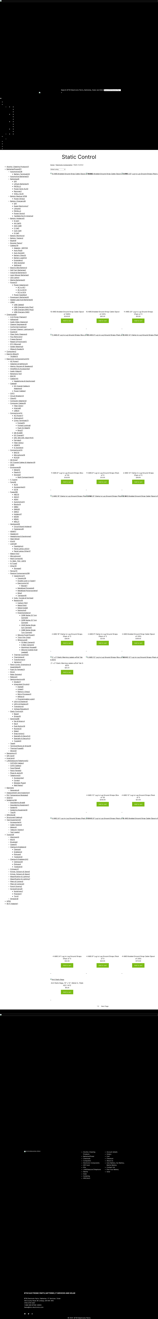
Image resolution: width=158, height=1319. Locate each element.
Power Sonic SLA (21, 189)
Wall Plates (18, 785)
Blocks (17, 504)
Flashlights (18, 546)
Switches (14, 719)
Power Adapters (21, 285)
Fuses (14, 492)
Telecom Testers (17, 830)
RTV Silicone (15, 344)
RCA (16, 457)
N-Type (13, 563)
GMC (16, 512)
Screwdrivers (16, 889)
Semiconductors (17, 679)
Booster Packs (16, 243)
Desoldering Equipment (19, 805)
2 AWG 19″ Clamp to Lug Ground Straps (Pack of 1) (67, 635)
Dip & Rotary (19, 721)
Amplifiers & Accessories (20, 369)
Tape (12, 743)
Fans (13, 482)
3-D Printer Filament (18, 317)
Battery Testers (16, 238)
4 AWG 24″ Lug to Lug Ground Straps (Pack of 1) (67, 957)
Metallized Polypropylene (28, 591)
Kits (12, 541)
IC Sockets (18, 448)
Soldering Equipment (18, 810)
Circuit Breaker (17, 396)
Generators (12, 753)
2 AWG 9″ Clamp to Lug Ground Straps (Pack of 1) (103, 635)
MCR (16, 517)
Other (13, 566)
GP (15, 181)
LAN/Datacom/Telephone (24, 117)
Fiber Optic (18, 406)
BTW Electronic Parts (82, 1318)
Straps (17, 716)
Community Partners (12, 136)
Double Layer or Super (26, 581)
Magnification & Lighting (20, 877)
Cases (13, 844)
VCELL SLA (18, 194)
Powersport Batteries (19, 297)
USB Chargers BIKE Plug (24, 310)
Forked (21, 423)
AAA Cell (17, 226)
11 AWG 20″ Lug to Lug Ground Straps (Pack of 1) (138, 313)
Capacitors (19, 576)
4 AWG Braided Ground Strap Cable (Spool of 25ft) (138, 957)
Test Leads (15, 832)
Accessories (19, 487)
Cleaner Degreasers (18, 324)
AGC (16, 497)
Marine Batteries (17, 280)
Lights (13, 544)
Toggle (17, 741)
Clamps (17, 849)
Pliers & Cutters (16, 881)
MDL (16, 522)
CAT (12, 393)
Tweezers (18, 857)
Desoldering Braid (17, 803)
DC (16, 490)
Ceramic (22, 578)
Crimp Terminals (21, 420)
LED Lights (14, 278)
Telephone (15, 775)
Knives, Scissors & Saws (20, 872)
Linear (20, 689)
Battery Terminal (22, 174)
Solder (13, 807)
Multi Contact (16, 559)
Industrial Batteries (18, 273)
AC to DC (22, 290)
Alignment (14, 837)
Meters (13, 827)
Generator (14, 790)
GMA (17, 509)
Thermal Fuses (16, 748)
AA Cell (17, 223)
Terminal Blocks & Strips (20, 746)
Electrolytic (23, 583)
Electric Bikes (20, 134)
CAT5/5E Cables (17, 763)
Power (13, 282)
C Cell (16, 228)
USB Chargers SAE (21, 312)
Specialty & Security (22, 736)
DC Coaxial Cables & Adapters (22, 462)
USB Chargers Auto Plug (23, 307)
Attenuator (18, 418)
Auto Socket (19, 253)
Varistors (17, 662)
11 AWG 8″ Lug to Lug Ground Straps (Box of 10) (67, 474)
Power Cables (20, 391)
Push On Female (17, 669)
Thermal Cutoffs (21, 655)
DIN (12, 465)
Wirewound (22, 640)
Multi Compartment (26, 477)
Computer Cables (18, 403)
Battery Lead (20, 258)
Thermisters (19, 657)
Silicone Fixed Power (26, 635)
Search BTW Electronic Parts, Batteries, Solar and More (82, 90)
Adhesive (14, 319)
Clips (13, 398)
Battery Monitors (17, 236)
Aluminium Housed (28, 647)
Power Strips (19, 199)
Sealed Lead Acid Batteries (21, 300)
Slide (16, 731)
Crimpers (14, 869)
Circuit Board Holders (22, 526)
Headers (14, 534)
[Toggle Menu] (0, 98)
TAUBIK (14, 356)
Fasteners (19, 529)
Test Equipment (21, 126)
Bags (16, 714)
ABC (16, 494)
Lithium (17, 209)
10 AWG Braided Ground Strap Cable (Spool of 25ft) (102, 313)
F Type (13, 480)
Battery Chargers (18, 201)
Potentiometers (24, 613)
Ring (20, 430)
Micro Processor (24, 694)
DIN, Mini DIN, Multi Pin (23, 438)
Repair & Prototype (18, 342)
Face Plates (15, 768)
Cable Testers (16, 825)
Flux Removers (16, 337)
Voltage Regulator (21, 709)
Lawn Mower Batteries (19, 275)
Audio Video (16, 371)
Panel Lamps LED (21, 549)
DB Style (18, 433)
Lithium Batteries (21, 184)
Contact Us (8, 144)
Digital (20, 687)
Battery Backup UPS (18, 196)
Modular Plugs (20, 783)
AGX (16, 499)
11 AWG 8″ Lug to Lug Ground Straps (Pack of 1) (102, 474)
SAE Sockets (19, 263)
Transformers (19, 660)
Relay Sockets (16, 674)
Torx (16, 896)
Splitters (17, 265)
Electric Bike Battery (18, 268)
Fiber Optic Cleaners (18, 334)
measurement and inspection (18, 793)
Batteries (14, 179)
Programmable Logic (26, 699)
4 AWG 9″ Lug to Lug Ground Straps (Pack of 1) (102, 957)
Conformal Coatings (18, 327)
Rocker (17, 729)
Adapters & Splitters (19, 364)
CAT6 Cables (15, 766)
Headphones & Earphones (24, 381)
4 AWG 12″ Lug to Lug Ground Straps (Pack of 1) (138, 796)
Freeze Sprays (16, 339)
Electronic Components (24, 114)
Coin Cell (17, 231)
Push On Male (24, 428)
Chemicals (19, 109)
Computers (11, 351)
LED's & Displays (21, 701)
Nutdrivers (18, 891)
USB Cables (19, 305)
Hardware (15, 524)
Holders (18, 514)
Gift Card (10, 756)
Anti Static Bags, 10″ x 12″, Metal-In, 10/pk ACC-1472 (67, 984)
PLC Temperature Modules (17, 795)
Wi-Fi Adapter (12, 904)
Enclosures (15, 467)
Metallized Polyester (26, 588)
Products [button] (7, 104)
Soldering (18, 124)
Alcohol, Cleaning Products (18, 167)
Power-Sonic (19, 213)
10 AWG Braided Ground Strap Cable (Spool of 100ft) (67, 313)
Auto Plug (18, 250)
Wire (13, 751)
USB (12, 302)
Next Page (104, 1006)
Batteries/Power (21, 107)
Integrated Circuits (21, 684)
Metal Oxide (23, 608)
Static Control (16, 711)
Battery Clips (20, 255)
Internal (17, 408)
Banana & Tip (16, 374)
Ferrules (17, 440)
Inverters (11, 758)
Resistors (18, 600)
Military (21, 697)
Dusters (13, 332)
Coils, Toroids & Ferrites (23, 598)
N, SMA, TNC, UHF (18, 561)
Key (16, 724)
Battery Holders (17, 218)
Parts (13, 571)
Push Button (19, 726)
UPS (9, 901)
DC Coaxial (19, 435)
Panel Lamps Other (22, 551)
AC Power (14, 361)
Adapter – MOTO (21, 248)
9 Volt (16, 221)
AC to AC (21, 287)
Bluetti (13, 241)
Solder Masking (16, 347)
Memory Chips (24, 692)
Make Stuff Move (14, 139)
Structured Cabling (14, 817)
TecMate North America (23, 216)
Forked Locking (24, 425)
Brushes (13, 842)
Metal (17, 470)
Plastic (17, 472)
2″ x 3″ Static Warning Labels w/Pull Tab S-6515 (67, 664)
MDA (16, 519)
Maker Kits (14, 554)
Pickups (17, 854)
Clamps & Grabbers (18, 847)
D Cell (16, 233)
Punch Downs (16, 886)
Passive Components (20, 573)
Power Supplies (20, 295)
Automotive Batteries (19, 176)
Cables (14, 245)
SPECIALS (18, 131)
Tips (12, 812)
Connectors (16, 413)
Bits (12, 840)
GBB (16, 507)
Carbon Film (23, 603)
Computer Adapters (18, 401)
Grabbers (18, 852)
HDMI (17, 445)
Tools (17, 129)
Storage (17, 475)
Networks (22, 610)
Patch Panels (15, 771)
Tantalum (22, 596)
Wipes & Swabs (17, 349)
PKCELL (17, 186)
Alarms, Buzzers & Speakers (21, 366)
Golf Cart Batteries (18, 270)
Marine (10, 788)
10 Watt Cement (28, 642)
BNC (13, 376)
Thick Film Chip (24, 637)
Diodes (17, 682)
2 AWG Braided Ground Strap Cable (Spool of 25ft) (138, 635)
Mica (20, 593)
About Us (7, 141)
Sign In (6, 146)
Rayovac (18, 191)
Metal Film (22, 605)
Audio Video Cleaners (19, 322)
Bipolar (24, 586)
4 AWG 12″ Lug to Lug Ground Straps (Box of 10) (102, 796)
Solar (17, 122)
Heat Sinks (14, 539)
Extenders (18, 260)
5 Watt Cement (27, 645)
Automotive (16, 172)
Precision (18, 894)
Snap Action (19, 734)
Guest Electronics (21, 206)
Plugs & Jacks (16, 773)
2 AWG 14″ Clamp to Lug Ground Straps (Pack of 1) (138, 474)
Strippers (14, 899)
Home (6, 102)
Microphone (19, 455)
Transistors (19, 706)
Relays (13, 677)
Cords (17, 780)
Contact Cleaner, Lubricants (22, 329)
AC (16, 485)
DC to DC (22, 292)
